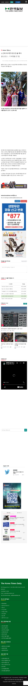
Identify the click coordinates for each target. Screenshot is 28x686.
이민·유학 (4, 609)
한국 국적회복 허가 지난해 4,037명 (17, 524)
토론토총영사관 (5, 658)
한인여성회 (4, 634)
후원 (12, 2)
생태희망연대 (5, 650)
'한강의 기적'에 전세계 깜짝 (7, 298)
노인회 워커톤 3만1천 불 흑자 (7, 296)
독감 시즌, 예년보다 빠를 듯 (7, 288)
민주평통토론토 (5, 668)
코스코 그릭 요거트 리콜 (15, 531)
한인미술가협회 (5, 636)
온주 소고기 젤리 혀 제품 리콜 (8, 293)
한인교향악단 (5, 627)
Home (4, 50)
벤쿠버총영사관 (5, 662)
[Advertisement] (14, 30)
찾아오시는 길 (5, 617)
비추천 (24, 201)
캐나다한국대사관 (6, 664)
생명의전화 (4, 648)
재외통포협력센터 (6, 670)
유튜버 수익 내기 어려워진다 (16, 538)
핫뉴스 (9, 50)
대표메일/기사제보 (5, 591)
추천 (17, 201)
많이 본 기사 (19, 512)
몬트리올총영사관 (6, 660)
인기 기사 (8, 512)
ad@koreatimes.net (15, 595)
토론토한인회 (5, 632)
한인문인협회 (5, 625)
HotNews (12, 529)
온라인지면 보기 (5, 605)
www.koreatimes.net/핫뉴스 (9, 195)
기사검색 (18, 2)
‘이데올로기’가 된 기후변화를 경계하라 (9, 291)
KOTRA (3, 666)
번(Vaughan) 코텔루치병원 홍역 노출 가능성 (11, 328)
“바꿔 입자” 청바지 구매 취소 (7, 286)
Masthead (4, 603)
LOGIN (2, 2)
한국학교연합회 (5, 630)
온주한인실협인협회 (6, 638)
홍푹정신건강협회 (6, 646)
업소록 (3, 615)
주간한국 (4, 613)
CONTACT (7, 2)
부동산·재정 (4, 611)
